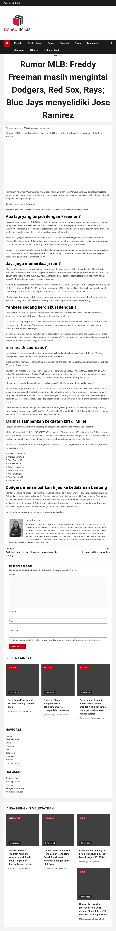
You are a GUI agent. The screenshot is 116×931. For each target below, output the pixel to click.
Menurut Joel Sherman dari (77, 388)
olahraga (19, 50)
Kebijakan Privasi (14, 791)
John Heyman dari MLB (17, 253)
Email (12, 621)
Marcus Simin (14, 456)
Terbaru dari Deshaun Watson (96, 550)
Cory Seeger (14, 460)
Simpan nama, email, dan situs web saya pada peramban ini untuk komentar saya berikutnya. (56, 639)
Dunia (51, 43)
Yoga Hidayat (26, 711)
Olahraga (57, 55)
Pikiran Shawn (70, 312)
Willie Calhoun (15, 453)
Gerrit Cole (93, 333)
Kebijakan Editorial (15, 788)
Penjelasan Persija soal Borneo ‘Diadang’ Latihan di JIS (21, 703)
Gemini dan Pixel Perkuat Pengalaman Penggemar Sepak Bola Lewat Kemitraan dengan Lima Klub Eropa (57, 857)
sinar (11, 249)
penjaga (38, 269)
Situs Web (14, 630)
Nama (12, 611)
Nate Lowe (13, 463)
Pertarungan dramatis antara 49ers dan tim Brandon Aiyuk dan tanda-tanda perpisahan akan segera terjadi (93, 707)
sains (78, 43)
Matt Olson (35, 221)
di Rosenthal (89, 426)
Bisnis (82, 818)
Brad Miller (73, 426)
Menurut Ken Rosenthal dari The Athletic (84, 269)
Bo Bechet (33, 300)
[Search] (111, 43)
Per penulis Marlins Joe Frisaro (49, 356)
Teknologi (92, 43)
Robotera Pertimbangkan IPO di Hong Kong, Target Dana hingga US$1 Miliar (92, 854)
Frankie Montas (89, 312)
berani (16, 221)
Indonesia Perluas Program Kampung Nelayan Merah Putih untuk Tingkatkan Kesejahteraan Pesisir (20, 857)
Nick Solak (13, 480)
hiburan (34, 50)
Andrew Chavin (55, 383)
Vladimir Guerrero (76, 296)
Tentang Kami (12, 778)
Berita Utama (35, 43)
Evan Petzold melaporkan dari (28, 411)
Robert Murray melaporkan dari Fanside (62, 321)
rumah (18, 43)
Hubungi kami (51, 50)
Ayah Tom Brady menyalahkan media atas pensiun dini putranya (31, 552)
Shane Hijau (78, 492)
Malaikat (34, 241)
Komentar (14, 574)
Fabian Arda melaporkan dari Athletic (24, 496)
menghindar (75, 237)
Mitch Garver (14, 473)
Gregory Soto (34, 398)
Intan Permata (15, 128)
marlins (13, 347)
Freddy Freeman (48, 225)
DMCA (9, 784)
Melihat (13, 421)
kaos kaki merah (47, 253)
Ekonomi (64, 43)
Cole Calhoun (14, 477)
